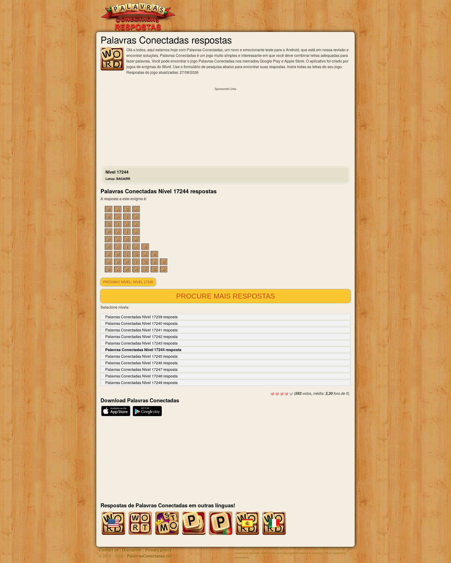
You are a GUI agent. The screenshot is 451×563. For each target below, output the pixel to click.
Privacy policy (158, 550)
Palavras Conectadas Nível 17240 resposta (141, 323)
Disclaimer (132, 550)
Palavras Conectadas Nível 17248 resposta (141, 376)
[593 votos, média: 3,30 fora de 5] (272, 394)
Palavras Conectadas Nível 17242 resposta (141, 336)
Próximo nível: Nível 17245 (128, 282)
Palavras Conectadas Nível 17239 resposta (141, 316)
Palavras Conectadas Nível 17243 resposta (141, 343)
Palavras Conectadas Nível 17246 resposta (141, 362)
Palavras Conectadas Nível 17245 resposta (141, 356)
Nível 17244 (117, 175)
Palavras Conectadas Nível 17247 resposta (141, 369)
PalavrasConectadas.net (149, 556)
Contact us (109, 550)
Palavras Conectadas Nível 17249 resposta (141, 382)
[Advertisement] (225, 126)
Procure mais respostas (225, 296)
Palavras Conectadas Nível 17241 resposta (141, 330)
